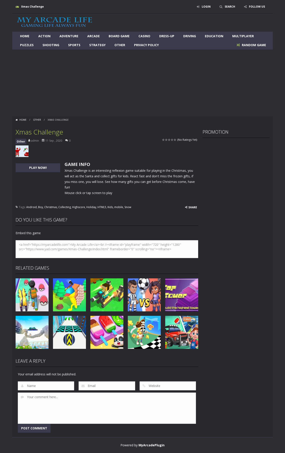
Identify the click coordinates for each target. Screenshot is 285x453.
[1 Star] (163, 140)
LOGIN (206, 6)
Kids (110, 207)
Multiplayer (243, 36)
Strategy (97, 45)
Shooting (51, 45)
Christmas (50, 207)
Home (24, 36)
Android (31, 207)
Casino (144, 36)
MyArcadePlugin (151, 445)
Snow (127, 207)
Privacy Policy (146, 45)
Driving (189, 36)
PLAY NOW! (38, 167)
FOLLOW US (257, 6)
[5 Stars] (175, 140)
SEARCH (230, 6)
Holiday (91, 207)
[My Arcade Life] (55, 22)
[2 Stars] (166, 140)
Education (214, 36)
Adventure (68, 36)
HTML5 (102, 207)
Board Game (119, 36)
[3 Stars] (169, 140)
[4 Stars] (172, 140)
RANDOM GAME (253, 45)
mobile (118, 207)
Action (44, 36)
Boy (40, 207)
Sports (74, 45)
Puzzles (27, 45)
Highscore (78, 207)
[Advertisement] (142, 83)
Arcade (93, 36)
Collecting (64, 207)
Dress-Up (166, 36)
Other (119, 45)
